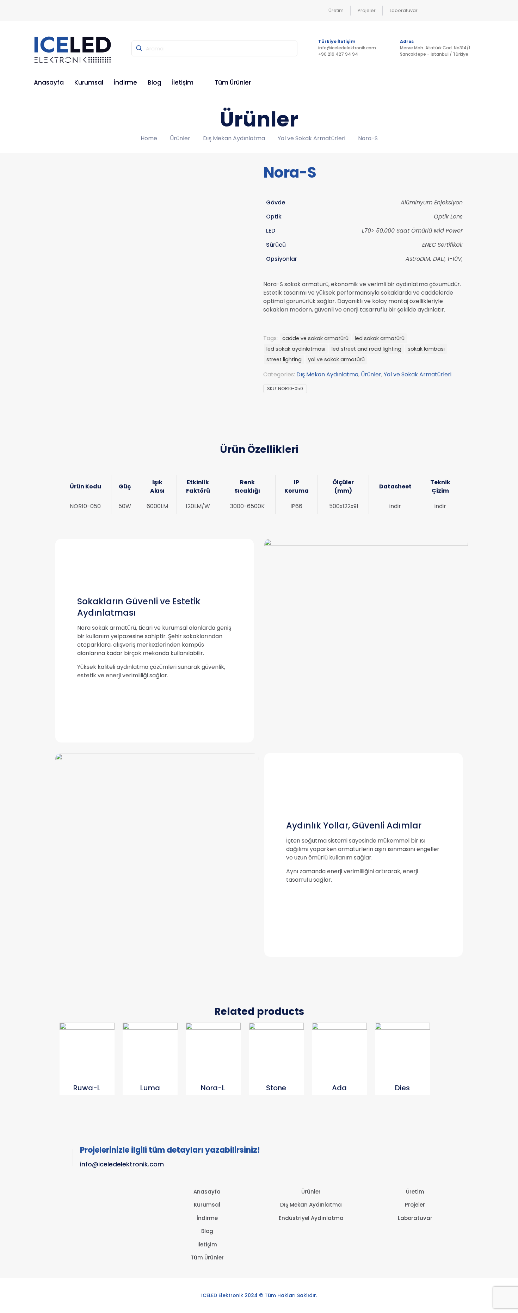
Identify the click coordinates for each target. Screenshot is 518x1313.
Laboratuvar (415, 1218)
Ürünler (180, 138)
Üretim (415, 1191)
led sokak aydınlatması (295, 348)
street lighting (284, 359)
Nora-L (213, 1088)
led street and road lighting (366, 348)
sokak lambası (426, 348)
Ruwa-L (86, 1088)
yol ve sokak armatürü (336, 359)
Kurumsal (207, 1204)
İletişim (207, 1244)
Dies (402, 1088)
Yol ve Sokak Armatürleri (311, 138)
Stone (276, 1088)
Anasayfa (207, 1191)
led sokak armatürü (380, 338)
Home (149, 138)
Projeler (415, 1204)
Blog (207, 1231)
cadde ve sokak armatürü (315, 338)
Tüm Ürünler (207, 1257)
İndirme (207, 1218)
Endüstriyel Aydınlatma (311, 1218)
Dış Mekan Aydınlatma (234, 138)
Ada (339, 1088)
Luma (150, 1088)
